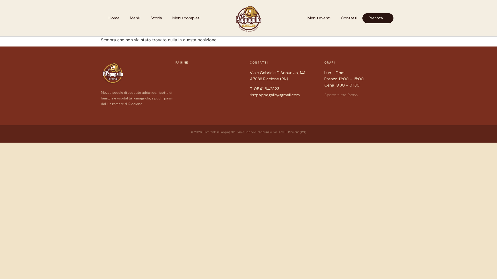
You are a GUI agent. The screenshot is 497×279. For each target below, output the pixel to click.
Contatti (349, 18)
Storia (156, 18)
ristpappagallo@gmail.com (275, 95)
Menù (135, 18)
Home (114, 18)
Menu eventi (319, 18)
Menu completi (186, 18)
